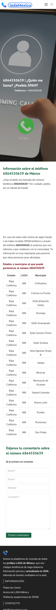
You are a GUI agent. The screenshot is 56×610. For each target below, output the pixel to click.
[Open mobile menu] (46, 4)
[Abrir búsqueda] (52, 4)
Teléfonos (20, 90)
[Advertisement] (28, 212)
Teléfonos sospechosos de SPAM (21, 597)
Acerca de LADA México (16, 592)
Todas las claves (12, 587)
